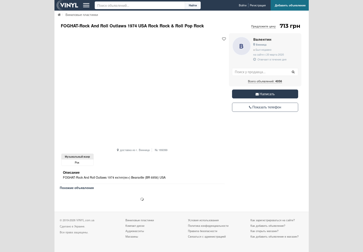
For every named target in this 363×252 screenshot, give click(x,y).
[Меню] (86, 5)
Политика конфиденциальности (208, 226)
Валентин (262, 39)
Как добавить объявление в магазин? (274, 236)
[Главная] (59, 14)
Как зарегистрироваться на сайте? (272, 220)
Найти (193, 5)
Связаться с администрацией (207, 236)
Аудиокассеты (134, 231)
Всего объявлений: (265, 81)
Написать (267, 93)
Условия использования (203, 220)
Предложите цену (263, 26)
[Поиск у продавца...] (293, 72)
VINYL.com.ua (85, 220)
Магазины (131, 236)
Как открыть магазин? (264, 231)
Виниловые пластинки (139, 220)
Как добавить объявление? (267, 226)
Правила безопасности (202, 231)
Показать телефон (266, 107)
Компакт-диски (134, 226)
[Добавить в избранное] (224, 39)
